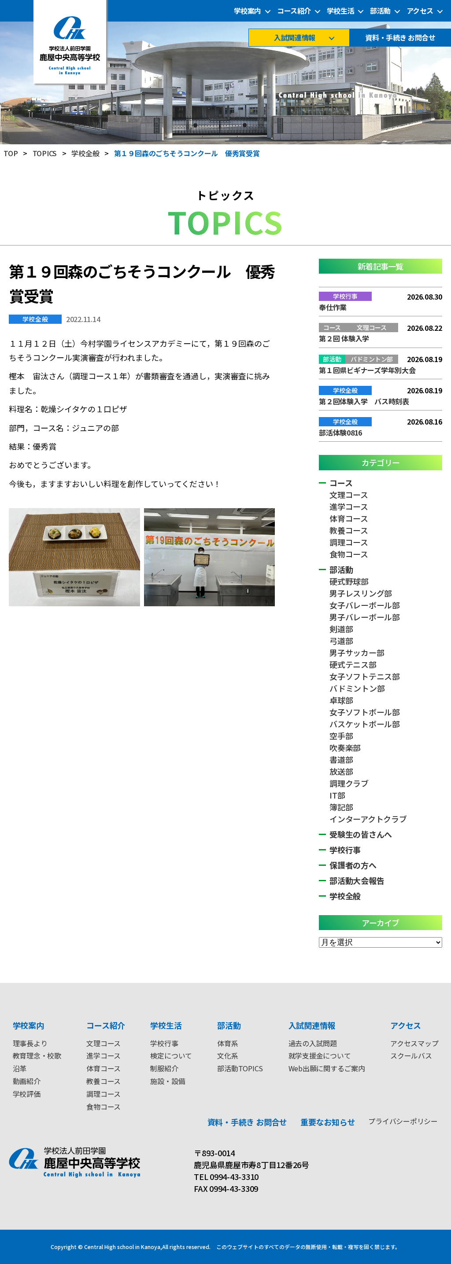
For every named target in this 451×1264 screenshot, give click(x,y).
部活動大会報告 (356, 880)
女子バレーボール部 (364, 605)
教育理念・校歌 (37, 1055)
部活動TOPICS (240, 1068)
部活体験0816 (340, 432)
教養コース (348, 530)
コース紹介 (294, 11)
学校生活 (340, 11)
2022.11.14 (83, 319)
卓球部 (341, 700)
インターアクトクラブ (368, 818)
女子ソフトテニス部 (364, 676)
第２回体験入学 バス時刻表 (364, 401)
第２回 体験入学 (344, 338)
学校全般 (35, 319)
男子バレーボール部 (364, 617)
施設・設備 (167, 1081)
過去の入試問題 (312, 1043)
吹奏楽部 (345, 747)
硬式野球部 (349, 581)
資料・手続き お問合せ (400, 37)
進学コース (348, 506)
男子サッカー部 (356, 652)
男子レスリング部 (360, 593)
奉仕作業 (333, 307)
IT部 (337, 795)
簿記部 (341, 807)
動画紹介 (27, 1081)
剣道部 (341, 628)
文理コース (348, 494)
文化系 (227, 1055)
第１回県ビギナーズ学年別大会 (367, 370)
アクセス (420, 11)
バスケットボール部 (364, 723)
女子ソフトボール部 (364, 712)
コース (340, 482)
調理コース (348, 542)
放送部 (341, 771)
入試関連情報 (294, 37)
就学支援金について (319, 1055)
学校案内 (247, 11)
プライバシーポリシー (403, 1121)
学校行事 (345, 849)
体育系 (227, 1043)
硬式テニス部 (353, 664)
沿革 (20, 1068)
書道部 (341, 759)
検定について (171, 1055)
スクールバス (411, 1055)
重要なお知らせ (327, 1122)
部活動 (380, 11)
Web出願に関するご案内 (326, 1068)
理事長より (30, 1043)
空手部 (341, 735)
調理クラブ (349, 783)
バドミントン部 (356, 688)
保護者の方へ (353, 865)
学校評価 (27, 1093)
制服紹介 (164, 1068)
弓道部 (341, 640)
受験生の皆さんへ (360, 834)
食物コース (348, 554)
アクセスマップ (414, 1043)
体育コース (348, 518)
